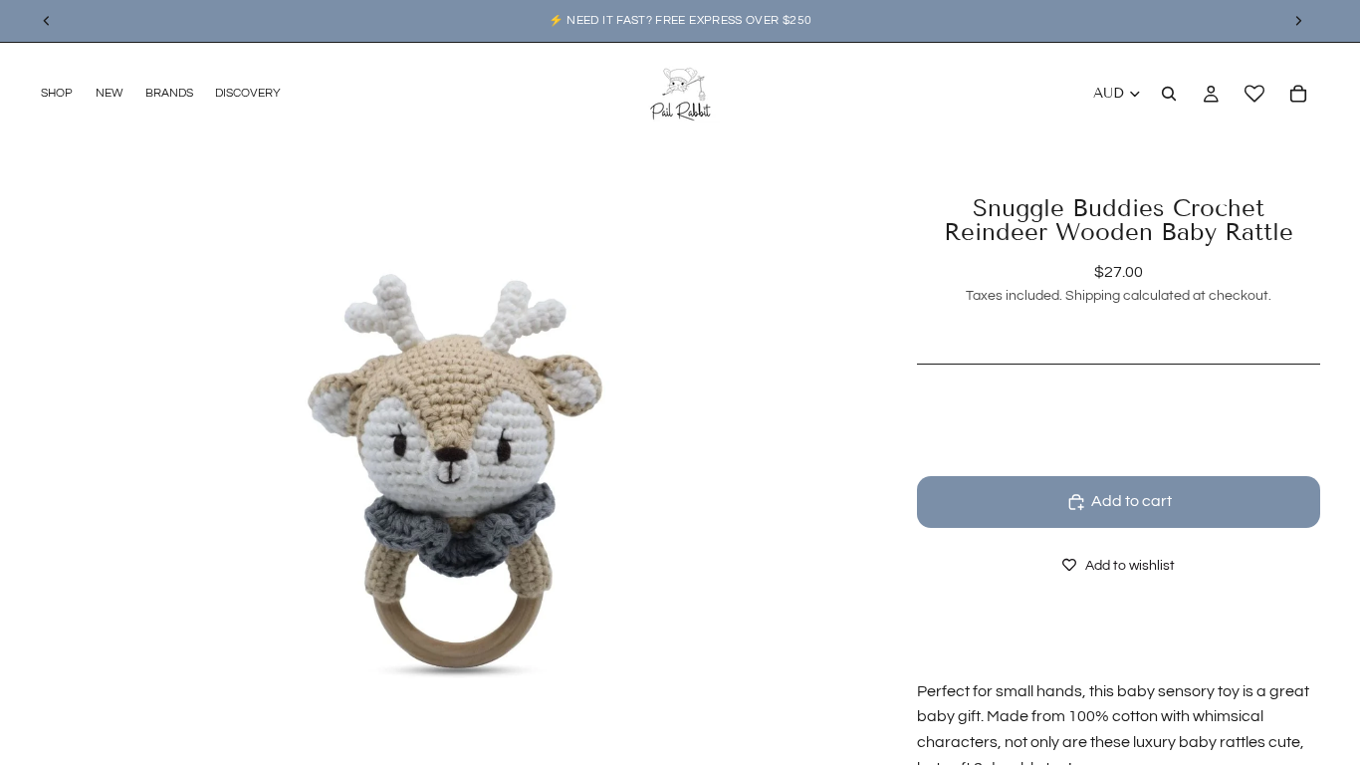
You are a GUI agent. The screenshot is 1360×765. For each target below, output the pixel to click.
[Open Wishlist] (1254, 94)
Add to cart (1131, 501)
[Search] (1169, 94)
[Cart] (1298, 94)
